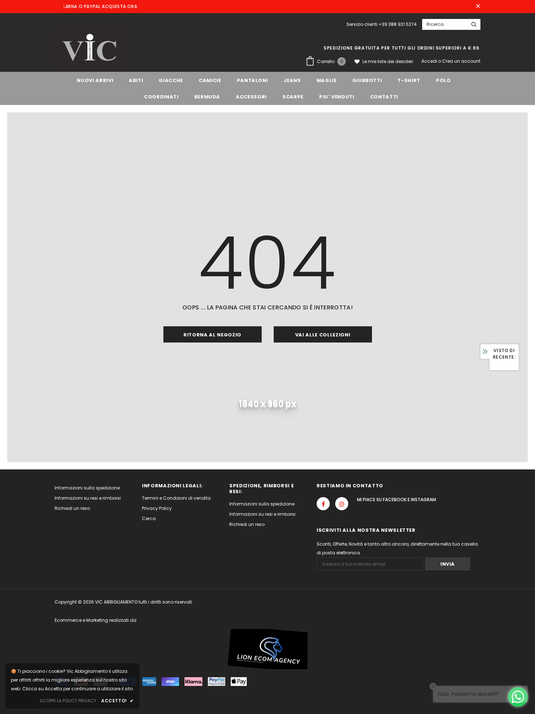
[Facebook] (323, 503)
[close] (478, 6)
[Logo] (90, 48)
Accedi (429, 61)
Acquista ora (99, 6)
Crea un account (461, 61)
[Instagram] (341, 503)
